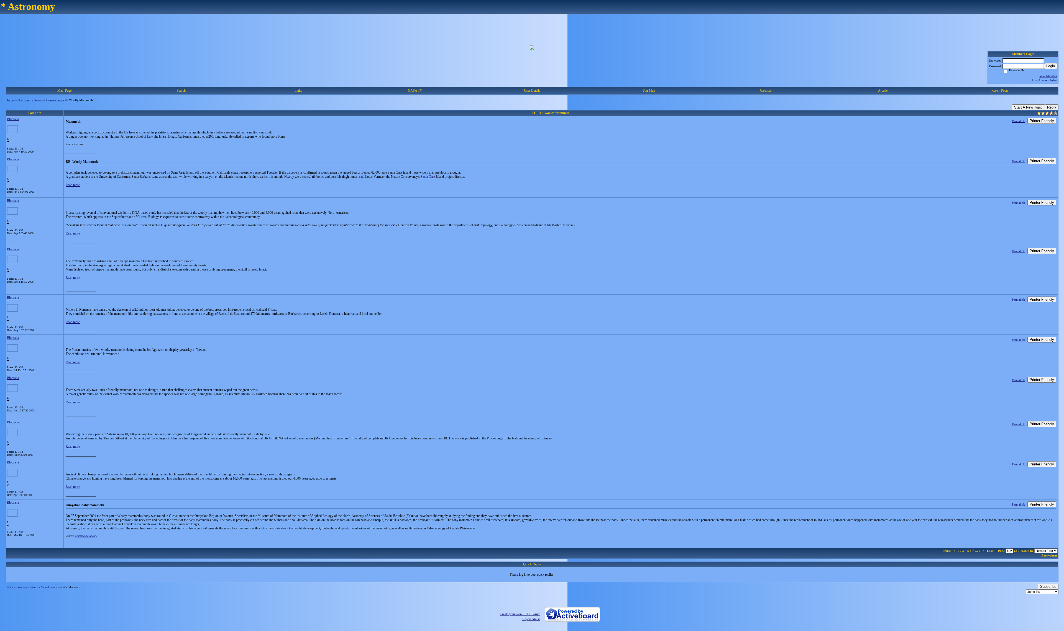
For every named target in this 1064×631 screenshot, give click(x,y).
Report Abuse (531, 619)
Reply (1051, 107)
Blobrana (13, 119)
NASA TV (415, 90)
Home (10, 100)
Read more (73, 185)
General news (55, 100)
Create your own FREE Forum (520, 614)
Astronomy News (30, 100)
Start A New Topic (1028, 107)
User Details (532, 90)
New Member (1048, 76)
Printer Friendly (1042, 121)
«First (947, 550)
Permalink (1018, 121)
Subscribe (1048, 586)
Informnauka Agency (86, 536)
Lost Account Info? (1044, 80)
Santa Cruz (428, 177)
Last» (991, 550)
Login (1050, 66)
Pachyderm (1049, 555)
